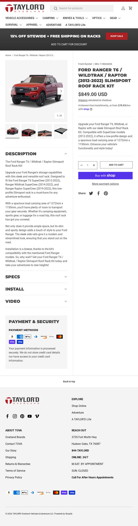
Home (8, 55)
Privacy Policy (13, 477)
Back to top (69, 381)
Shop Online (79, 406)
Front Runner (85, 64)
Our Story (10, 450)
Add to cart (116, 164)
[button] (130, 8)
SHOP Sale (116, 36)
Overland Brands (15, 437)
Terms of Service (15, 470)
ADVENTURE (53, 25)
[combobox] (82, 8)
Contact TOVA (13, 443)
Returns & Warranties (17, 464)
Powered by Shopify (63, 514)
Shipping (82, 100)
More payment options (105, 183)
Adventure (78, 412)
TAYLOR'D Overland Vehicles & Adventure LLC (33, 514)
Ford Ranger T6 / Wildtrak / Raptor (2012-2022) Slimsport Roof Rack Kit (34, 55)
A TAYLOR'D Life (75, 25)
